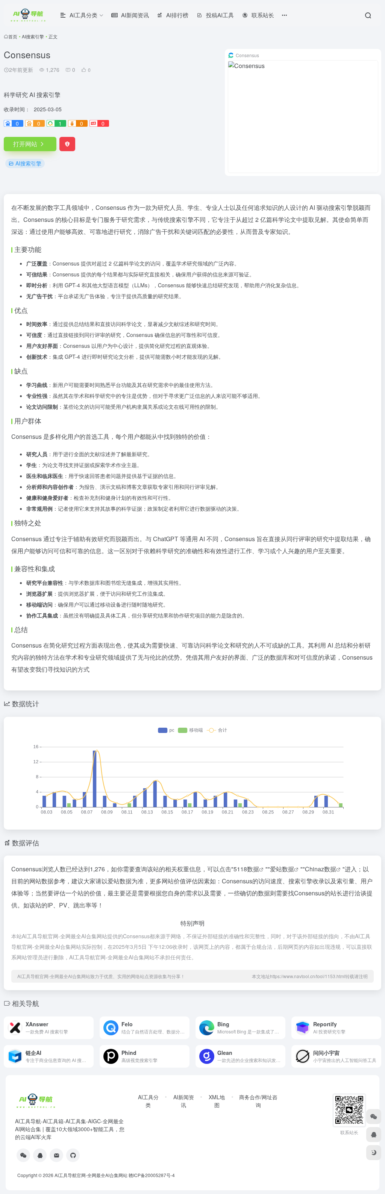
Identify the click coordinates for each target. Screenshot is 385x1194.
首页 (12, 36)
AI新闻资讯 (183, 1101)
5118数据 (246, 869)
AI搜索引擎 (33, 36)
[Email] (56, 1155)
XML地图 (217, 1101)
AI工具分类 (148, 1101)
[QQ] (40, 1155)
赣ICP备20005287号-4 (152, 1175)
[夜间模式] (373, 1152)
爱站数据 (282, 869)
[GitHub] (73, 1155)
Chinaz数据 (320, 869)
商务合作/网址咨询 (258, 1101)
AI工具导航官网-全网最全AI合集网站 (91, 1175)
